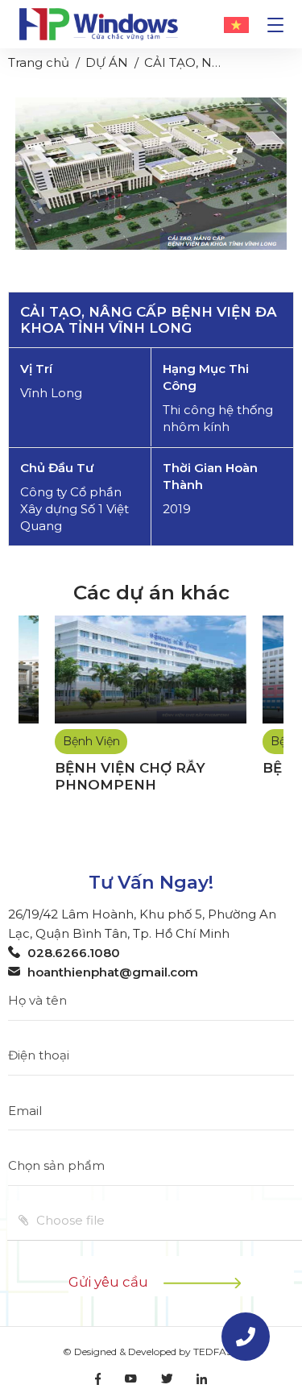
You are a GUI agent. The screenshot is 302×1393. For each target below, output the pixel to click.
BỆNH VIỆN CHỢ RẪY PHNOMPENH (130, 776)
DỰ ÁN (106, 62)
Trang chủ (38, 62)
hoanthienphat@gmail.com (112, 972)
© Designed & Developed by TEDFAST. (151, 1351)
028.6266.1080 (73, 952)
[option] (151, 173)
